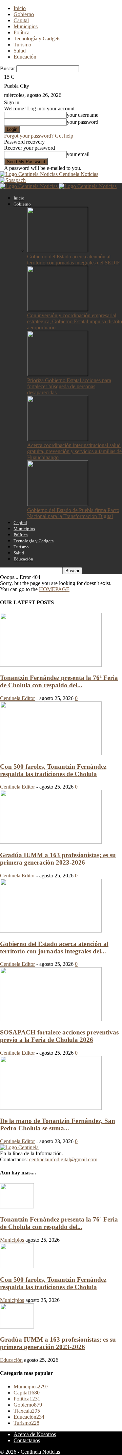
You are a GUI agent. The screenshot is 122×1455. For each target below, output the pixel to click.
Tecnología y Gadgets (37, 38)
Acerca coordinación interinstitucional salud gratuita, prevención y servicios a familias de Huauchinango (74, 451)
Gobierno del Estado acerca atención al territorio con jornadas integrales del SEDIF (73, 259)
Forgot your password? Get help (38, 136)
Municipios (26, 26)
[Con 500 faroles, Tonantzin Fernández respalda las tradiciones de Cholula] (51, 753)
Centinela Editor (17, 698)
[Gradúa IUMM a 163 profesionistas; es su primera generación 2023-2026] (51, 842)
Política (21, 32)
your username (82, 115)
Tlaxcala (27, 1411)
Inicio (20, 8)
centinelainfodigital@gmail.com (63, 1159)
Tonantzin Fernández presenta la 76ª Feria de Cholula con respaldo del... (59, 681)
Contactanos (27, 1440)
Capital (21, 20)
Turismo (22, 44)
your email (78, 154)
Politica (27, 1399)
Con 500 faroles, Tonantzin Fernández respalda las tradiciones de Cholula (53, 770)
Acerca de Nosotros (35, 1434)
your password (82, 122)
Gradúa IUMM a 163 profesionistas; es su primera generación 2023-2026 (58, 858)
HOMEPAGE (54, 589)
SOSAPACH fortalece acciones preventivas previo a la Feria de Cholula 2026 (59, 1036)
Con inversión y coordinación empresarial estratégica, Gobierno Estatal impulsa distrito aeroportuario (74, 321)
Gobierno (24, 14)
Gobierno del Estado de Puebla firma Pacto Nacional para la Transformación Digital (73, 513)
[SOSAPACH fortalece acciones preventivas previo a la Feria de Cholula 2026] (51, 1019)
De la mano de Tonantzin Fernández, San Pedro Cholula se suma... (57, 1124)
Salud (20, 50)
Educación (25, 57)
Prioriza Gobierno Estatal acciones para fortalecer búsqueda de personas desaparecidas (69, 386)
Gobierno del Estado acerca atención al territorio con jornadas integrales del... (54, 947)
